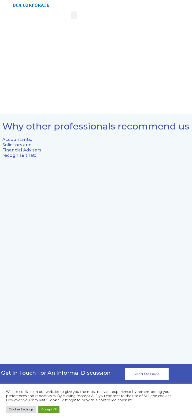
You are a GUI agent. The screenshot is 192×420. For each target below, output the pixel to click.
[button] (74, 15)
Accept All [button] (49, 409)
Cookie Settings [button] (21, 409)
